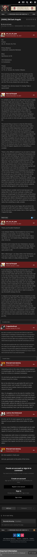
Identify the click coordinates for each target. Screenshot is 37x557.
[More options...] (34, 35)
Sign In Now (18, 497)
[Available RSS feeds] (34, 530)
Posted (13, 35)
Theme (19, 538)
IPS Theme (6, 538)
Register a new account (18, 486)
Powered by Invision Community (18, 542)
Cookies (32, 538)
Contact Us (25, 538)
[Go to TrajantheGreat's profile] (3, 327)
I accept (33, 553)
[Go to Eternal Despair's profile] (3, 95)
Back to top (5, 217)
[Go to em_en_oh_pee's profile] (3, 35)
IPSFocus (13, 538)
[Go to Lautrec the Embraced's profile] (3, 414)
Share (9, 508)
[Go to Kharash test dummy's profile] (3, 364)
